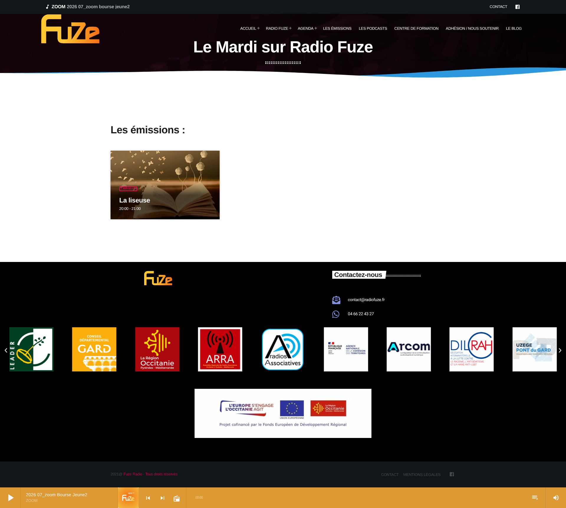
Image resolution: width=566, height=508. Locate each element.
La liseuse (134, 200)
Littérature (128, 188)
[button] (251, 378)
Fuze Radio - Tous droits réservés (150, 474)
